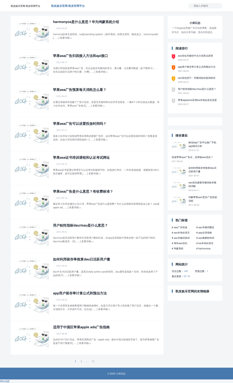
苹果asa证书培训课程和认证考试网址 (81, 157)
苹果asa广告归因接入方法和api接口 (80, 55)
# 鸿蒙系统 (177, 248)
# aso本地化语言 (181, 232)
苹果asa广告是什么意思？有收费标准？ (83, 191)
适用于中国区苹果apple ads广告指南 (81, 326)
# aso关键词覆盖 (205, 227)
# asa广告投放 (179, 227)
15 (93, 361)
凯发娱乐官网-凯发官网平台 (68, 6)
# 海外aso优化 (179, 243)
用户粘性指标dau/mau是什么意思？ (80, 225)
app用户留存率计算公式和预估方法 (80, 292)
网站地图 (5, 381)
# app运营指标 (204, 232)
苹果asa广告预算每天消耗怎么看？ (79, 89)
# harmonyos (203, 248)
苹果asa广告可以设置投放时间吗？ (79, 123)
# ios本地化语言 (204, 243)
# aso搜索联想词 (205, 238)
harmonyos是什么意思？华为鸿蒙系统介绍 (86, 21)
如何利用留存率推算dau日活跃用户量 (81, 259)
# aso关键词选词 (181, 238)
